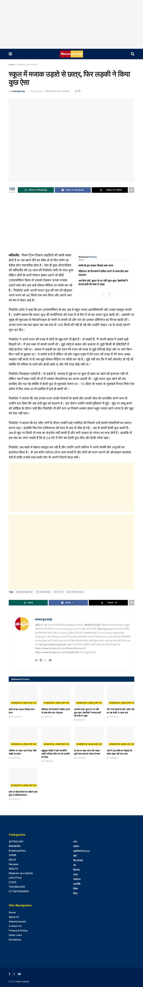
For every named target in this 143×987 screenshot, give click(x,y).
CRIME (12, 855)
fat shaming (43, 592)
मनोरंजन (77, 879)
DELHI (12, 859)
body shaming (24, 592)
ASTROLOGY (16, 841)
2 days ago (15, 758)
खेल (75, 855)
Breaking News (17, 850)
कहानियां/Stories (81, 851)
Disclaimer (15, 939)
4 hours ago (16, 717)
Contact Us (15, 926)
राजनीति (76, 884)
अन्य (75, 841)
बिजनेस (76, 869)
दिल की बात (78, 860)
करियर (76, 846)
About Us (14, 917)
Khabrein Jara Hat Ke (27, 64)
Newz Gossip (22, 981)
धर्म (74, 865)
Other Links (15, 935)
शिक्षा (75, 893)
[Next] (109, 294)
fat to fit (58, 592)
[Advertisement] (71, 24)
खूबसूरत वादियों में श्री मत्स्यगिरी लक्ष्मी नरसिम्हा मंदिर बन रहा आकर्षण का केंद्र (56, 753)
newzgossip (18, 91)
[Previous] (103, 294)
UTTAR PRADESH (19, 891)
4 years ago (36, 91)
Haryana (13, 864)
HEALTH (13, 868)
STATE (12, 882)
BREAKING (15, 846)
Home (11, 64)
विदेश (75, 888)
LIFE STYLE (15, 877)
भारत (75, 874)
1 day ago (47, 717)
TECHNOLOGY (17, 886)
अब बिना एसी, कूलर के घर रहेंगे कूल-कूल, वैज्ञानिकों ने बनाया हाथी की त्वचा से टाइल (87, 712)
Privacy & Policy (18, 930)
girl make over (75, 592)
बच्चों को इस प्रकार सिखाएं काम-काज (95, 265)
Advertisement (17, 921)
